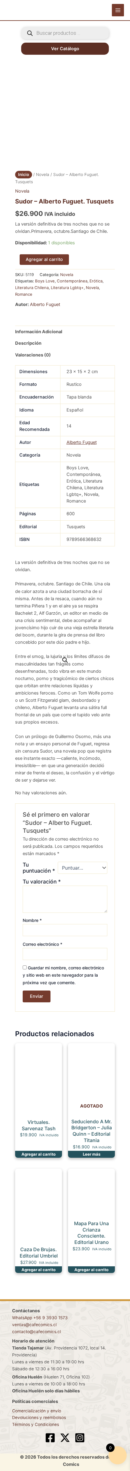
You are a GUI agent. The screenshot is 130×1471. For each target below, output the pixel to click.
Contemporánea (72, 280)
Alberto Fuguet (45, 304)
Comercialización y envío (36, 1410)
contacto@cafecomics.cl (36, 1331)
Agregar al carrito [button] (38, 1154)
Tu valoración (42, 881)
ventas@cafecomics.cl (34, 1324)
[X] (65, 1437)
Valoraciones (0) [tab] (33, 355)
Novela (42, 174)
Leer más (91, 1154)
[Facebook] (50, 1437)
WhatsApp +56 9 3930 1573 (40, 1317)
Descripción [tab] (28, 343)
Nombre (32, 920)
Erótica (95, 280)
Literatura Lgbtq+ (67, 287)
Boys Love (45, 280)
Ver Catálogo (65, 48)
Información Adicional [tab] (38, 331)
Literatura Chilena (32, 287)
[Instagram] (79, 1437)
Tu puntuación (39, 868)
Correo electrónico (42, 944)
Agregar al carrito (44, 259)
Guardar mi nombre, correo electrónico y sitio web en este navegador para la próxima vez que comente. (63, 975)
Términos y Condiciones (35, 1424)
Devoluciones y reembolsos (39, 1417)
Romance (23, 294)
